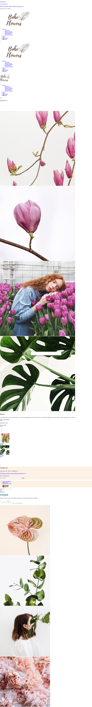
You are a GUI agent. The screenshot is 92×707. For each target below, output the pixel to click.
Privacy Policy (5, 482)
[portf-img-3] (37, 335)
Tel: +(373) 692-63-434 (4, 475)
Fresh (5, 425)
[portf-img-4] (37, 260)
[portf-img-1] (37, 185)
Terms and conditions (7, 481)
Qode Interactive (6, 419)
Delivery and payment (7, 483)
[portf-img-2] (37, 410)
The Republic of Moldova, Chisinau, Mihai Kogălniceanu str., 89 (13, 473)
